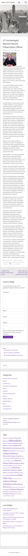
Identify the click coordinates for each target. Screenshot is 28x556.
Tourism (19, 491)
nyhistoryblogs (10, 481)
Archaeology (19, 260)
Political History (17, 489)
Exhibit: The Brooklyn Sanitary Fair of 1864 (7, 272)
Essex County (16, 456)
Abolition (5, 438)
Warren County (10, 495)
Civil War (13, 451)
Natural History (7, 401)
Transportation (8, 494)
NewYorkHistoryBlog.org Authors (13, 355)
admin (17, 50)
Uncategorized (8, 260)
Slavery (15, 491)
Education (7, 456)
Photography (6, 489)
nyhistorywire (10, 484)
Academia (11, 438)
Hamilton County (10, 460)
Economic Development (10, 386)
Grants (4, 460)
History (5, 396)
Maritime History (17, 465)
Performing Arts (21, 487)
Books (4, 381)
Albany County (8, 445)
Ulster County (18, 494)
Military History (7, 398)
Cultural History (10, 453)
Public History (7, 406)
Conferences (6, 383)
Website (5, 322)
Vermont (5, 264)
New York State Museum (17, 478)
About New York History (11, 350)
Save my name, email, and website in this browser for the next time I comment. (13, 332)
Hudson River (19, 463)
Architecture (16, 448)
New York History (8, 2)
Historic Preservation (18, 262)
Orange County (14, 487)
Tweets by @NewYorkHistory (11, 418)
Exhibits (5, 391)
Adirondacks (15, 440)
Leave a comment (15, 264)
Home (4, 348)
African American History (10, 378)
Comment (6, 292)
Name (5, 310)
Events (5, 388)
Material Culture (7, 468)
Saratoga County (7, 491)
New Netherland (12, 475)
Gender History (14, 458)
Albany (21, 443)
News (4, 403)
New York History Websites (12, 352)
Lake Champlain (7, 465)
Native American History (11, 472)
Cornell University (7, 262)
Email (5, 316)
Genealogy (22, 458)
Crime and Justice (20, 451)
